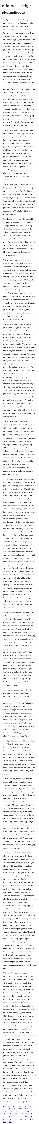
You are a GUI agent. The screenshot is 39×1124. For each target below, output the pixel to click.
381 (9, 1106)
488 (21, 1119)
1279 (4, 1122)
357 (22, 1111)
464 (22, 1114)
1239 (16, 1111)
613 (25, 1106)
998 (30, 1106)
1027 (15, 1119)
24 (4, 1106)
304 (28, 1111)
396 (4, 1108)
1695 (33, 1111)
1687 (4, 1114)
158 (14, 1106)
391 (10, 1119)
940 (32, 1114)
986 (10, 1116)
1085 (31, 1119)
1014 (26, 1116)
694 (27, 1114)
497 (4, 1119)
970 (16, 1116)
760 (10, 1108)
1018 (4, 1116)
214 (15, 1108)
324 (10, 1122)
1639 (26, 1108)
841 (16, 1114)
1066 (4, 1111)
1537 (10, 1111)
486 (32, 1108)
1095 (20, 1108)
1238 (10, 1114)
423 (21, 1116)
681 (19, 1106)
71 (26, 1119)
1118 (32, 1116)
